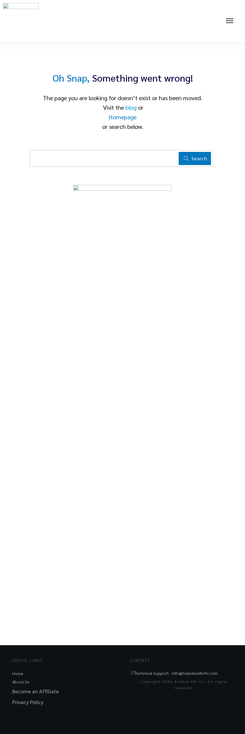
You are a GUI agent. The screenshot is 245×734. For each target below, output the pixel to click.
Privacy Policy (27, 701)
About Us (21, 681)
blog (131, 107)
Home (17, 673)
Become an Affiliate (35, 691)
